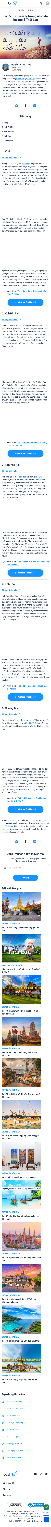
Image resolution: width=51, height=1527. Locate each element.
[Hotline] (41, 3)
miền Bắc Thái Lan (32, 723)
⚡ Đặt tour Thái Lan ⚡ (25, 302)
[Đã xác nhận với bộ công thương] (36, 1505)
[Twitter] (46, 1474)
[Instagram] (41, 1474)
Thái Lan (31, 10)
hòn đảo (20, 78)
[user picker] (48, 3)
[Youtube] (35, 1474)
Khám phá (20, 10)
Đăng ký (25, 878)
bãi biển (25, 163)
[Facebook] (30, 1474)
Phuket (38, 480)
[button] (25, 1483)
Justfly (5, 93)
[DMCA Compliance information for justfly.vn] (15, 1505)
